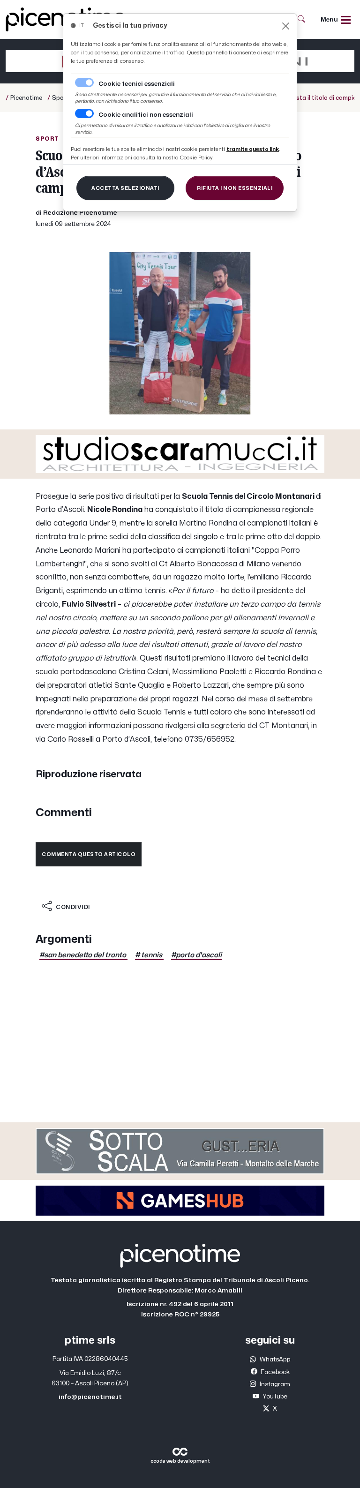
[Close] (285, 26)
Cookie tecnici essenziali (136, 84)
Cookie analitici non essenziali (145, 115)
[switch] (84, 113)
